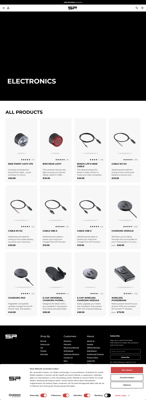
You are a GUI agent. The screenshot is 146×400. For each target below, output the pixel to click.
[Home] (72, 8)
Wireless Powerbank (119, 299)
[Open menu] (3, 8)
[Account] (8, 8)
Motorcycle (45, 344)
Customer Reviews (71, 354)
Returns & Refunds (71, 348)
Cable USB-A (50, 231)
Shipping (67, 341)
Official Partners (93, 348)
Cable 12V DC (119, 164)
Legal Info (91, 361)
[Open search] (137, 8)
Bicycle (43, 341)
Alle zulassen (127, 370)
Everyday (44, 354)
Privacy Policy (92, 358)
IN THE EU (73, 2)
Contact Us (68, 358)
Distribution (92, 351)
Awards (90, 344)
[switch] (66, 395)
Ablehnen (127, 385)
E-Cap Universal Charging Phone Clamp (53, 300)
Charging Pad (16, 298)
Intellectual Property (95, 354)
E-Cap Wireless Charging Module (88, 299)
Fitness (43, 351)
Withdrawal (68, 351)
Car (41, 348)
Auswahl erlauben (127, 378)
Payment (67, 344)
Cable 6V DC (15, 231)
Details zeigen (120, 395)
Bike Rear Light (52, 164)
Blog (66, 361)
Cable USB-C (84, 231)
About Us (90, 341)
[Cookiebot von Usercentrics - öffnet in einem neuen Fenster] (15, 395)
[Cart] (142, 8)
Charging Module (123, 231)
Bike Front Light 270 (20, 164)
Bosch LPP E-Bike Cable (87, 165)
